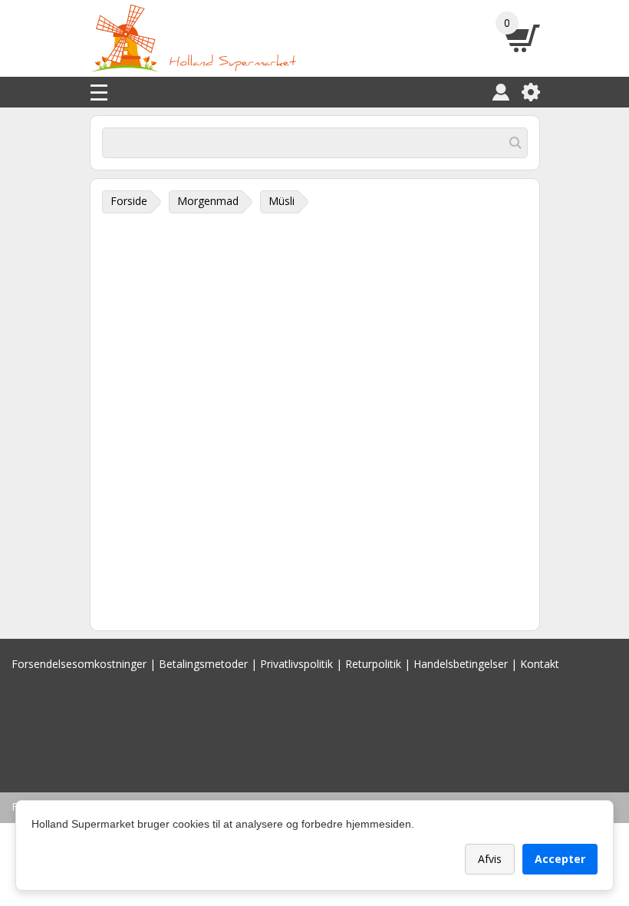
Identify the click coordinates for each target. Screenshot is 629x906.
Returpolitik (373, 663)
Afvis (490, 858)
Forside (128, 200)
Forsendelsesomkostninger (79, 663)
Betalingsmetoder (203, 663)
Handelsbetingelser (460, 663)
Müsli (281, 200)
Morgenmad (208, 200)
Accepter (560, 858)
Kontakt (539, 663)
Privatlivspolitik (296, 663)
